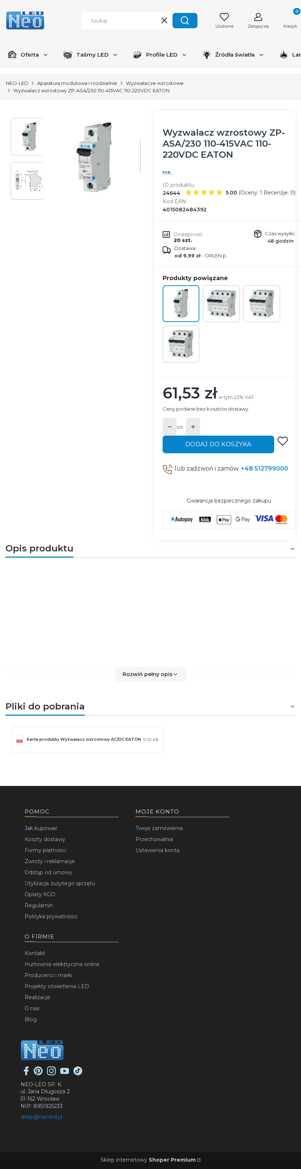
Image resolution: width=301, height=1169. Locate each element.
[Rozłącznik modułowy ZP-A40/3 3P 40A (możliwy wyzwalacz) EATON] (180, 344)
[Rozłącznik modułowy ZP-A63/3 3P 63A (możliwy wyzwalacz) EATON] (261, 303)
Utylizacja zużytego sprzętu (60, 883)
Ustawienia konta (157, 850)
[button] (185, 20)
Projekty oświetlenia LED (57, 986)
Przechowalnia (154, 839)
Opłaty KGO (40, 894)
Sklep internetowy (148, 1160)
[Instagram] (51, 1073)
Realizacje (37, 997)
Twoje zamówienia (159, 828)
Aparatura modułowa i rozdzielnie (77, 83)
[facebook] (26, 1073)
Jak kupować (41, 828)
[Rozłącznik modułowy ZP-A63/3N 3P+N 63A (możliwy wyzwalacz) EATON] (221, 303)
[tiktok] (77, 1073)
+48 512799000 (264, 468)
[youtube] (64, 1073)
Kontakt (35, 953)
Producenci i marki (48, 975)
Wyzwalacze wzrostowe (155, 83)
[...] (94, 157)
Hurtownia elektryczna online (62, 964)
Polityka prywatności (51, 916)
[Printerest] (38, 1073)
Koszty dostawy (45, 839)
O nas (32, 1008)
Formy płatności (45, 850)
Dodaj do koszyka (218, 444)
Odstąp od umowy (48, 872)
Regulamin (39, 905)
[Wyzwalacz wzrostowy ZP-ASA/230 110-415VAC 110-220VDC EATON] (180, 303)
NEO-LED (17, 83)
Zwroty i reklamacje (50, 861)
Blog (31, 1019)
